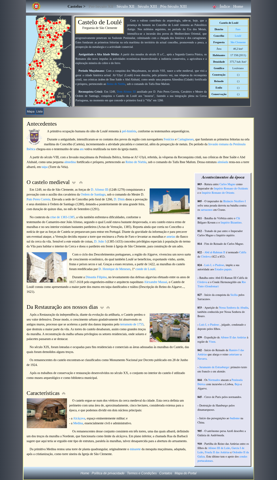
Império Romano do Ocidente (231, 188)
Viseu (212, 341)
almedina (70, 162)
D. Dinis (119, 199)
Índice (225, 6)
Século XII (125, 6)
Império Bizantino (231, 222)
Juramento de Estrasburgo (214, 367)
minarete (135, 449)
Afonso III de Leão (219, 448)
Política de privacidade (108, 473)
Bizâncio (228, 201)
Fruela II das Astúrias (217, 452)
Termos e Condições (142, 473)
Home (238, 6)
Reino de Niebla (116, 84)
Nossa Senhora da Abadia (233, 307)
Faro (238, 29)
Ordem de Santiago (93, 194)
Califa (242, 252)
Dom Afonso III (126, 91)
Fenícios (169, 139)
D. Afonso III (99, 189)
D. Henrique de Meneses (114, 269)
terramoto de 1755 (132, 324)
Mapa (30, 111)
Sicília (234, 295)
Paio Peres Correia (38, 199)
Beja (237, 384)
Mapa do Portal (185, 473)
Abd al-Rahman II (214, 252)
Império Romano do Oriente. (218, 193)
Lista (39, 111)
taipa (45, 167)
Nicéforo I (240, 201)
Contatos (165, 473)
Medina (78, 423)
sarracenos (207, 210)
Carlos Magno (227, 184)
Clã (238, 218)
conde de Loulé (145, 269)
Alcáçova (79, 418)
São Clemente (238, 42)
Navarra (202, 358)
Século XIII (147, 6)
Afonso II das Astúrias (233, 337)
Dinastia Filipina (96, 277)
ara (82, 149)
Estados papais (223, 269)
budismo (235, 418)
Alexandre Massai (155, 282)
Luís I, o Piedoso (214, 265)
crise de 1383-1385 (62, 217)
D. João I (100, 241)
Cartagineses (185, 139)
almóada (222, 162)
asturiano (234, 354)
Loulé (238, 35)
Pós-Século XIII (173, 6)
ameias (170, 236)
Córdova (206, 256)
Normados (214, 380)
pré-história (129, 131)
